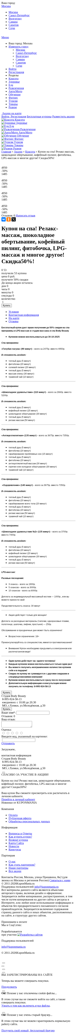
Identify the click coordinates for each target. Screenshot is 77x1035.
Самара (13, 21)
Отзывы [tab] (13, 321)
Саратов (14, 24)
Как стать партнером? (22, 864)
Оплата (13, 815)
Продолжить (9, 986)
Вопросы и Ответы (20, 833)
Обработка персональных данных (29, 821)
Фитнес (13, 97)
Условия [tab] (14, 311)
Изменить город (18, 46)
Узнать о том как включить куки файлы (25, 1005)
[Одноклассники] (8, 219)
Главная (6, 151)
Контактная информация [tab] (24, 314)
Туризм (13, 100)
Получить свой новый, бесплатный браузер (28, 1030)
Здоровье (14, 81)
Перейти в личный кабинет (18, 799)
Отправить (8, 743)
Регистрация (16, 72)
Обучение (15, 94)
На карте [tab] (14, 318)
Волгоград (15, 18)
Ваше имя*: (8, 712)
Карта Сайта (16, 843)
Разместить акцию (63, 116)
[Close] (3, 772)
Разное (13, 107)
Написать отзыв (25, 215)
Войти (12, 68)
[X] (13, 219)
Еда (11, 84)
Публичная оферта (20, 818)
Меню (5, 37)
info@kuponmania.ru (46, 886)
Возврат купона (18, 839)
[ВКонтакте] (3, 219)
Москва (13, 12)
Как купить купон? (20, 836)
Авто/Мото (15, 91)
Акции (18, 151)
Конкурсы (15, 849)
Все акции (15, 871)
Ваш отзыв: (8, 719)
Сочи (12, 28)
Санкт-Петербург (19, 15)
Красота (13, 78)
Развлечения (16, 88)
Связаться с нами (59, 880)
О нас (12, 861)
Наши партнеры (18, 867)
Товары (13, 104)
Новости (14, 846)
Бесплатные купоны (39, 116)
